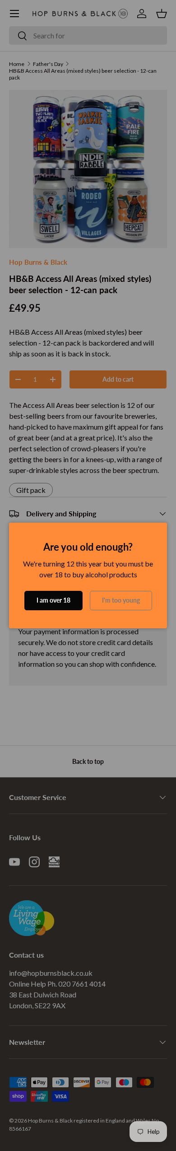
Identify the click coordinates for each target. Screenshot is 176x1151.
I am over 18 (53, 600)
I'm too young (121, 600)
